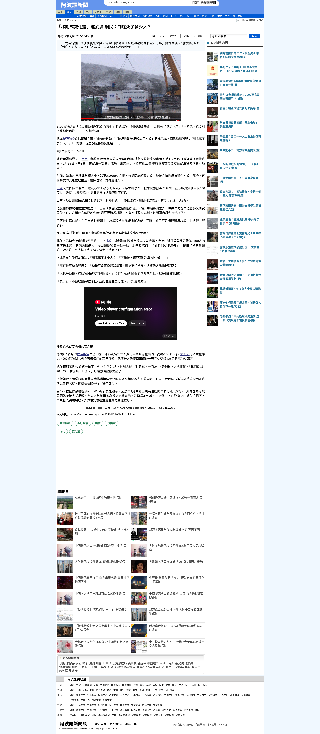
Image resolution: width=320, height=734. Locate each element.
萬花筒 (156, 710)
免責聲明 (200, 724)
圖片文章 (107, 700)
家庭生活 (102, 695)
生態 (212, 15)
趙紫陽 (63, 670)
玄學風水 (135, 695)
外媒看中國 (88, 690)
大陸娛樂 (80, 705)
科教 (173, 15)
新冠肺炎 (69, 139)
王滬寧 (95, 667)
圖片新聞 (202, 685)
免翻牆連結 (208, 2)
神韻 (85, 663)
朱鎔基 (70, 663)
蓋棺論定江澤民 (89, 715)
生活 (88, 12)
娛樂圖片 (157, 705)
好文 (135, 690)
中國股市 (84, 667)
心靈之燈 (113, 695)
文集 (116, 690)
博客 (127, 12)
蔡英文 (196, 667)
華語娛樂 (91, 705)
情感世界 (91, 710)
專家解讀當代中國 (107, 715)
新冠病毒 (83, 423)
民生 (188, 15)
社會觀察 (102, 710)
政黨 (122, 690)
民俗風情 (188, 710)
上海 (60, 188)
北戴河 (150, 667)
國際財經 (148, 15)
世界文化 (223, 695)
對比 (148, 690)
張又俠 (179, 663)
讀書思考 (234, 695)
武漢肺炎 (65, 423)
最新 (82, 15)
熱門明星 (102, 705)
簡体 (196, 2)
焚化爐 (76, 431)
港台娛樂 (113, 705)
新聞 (69, 12)
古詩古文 (201, 695)
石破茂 (112, 667)
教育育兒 (157, 695)
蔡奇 (188, 667)
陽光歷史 (136, 715)
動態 (109, 690)
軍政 (92, 15)
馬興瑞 (107, 663)
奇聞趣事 (146, 710)
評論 (78, 12)
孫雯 (120, 667)
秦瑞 (100, 408)
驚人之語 (100, 690)
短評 (128, 690)
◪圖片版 (251, 20)
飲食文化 (80, 710)
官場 (181, 15)
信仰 (227, 15)
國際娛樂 (124, 705)
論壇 (118, 12)
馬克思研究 (124, 715)
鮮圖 (197, 710)
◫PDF (259, 20)
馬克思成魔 (119, 663)
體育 (204, 15)
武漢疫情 (83, 354)
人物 (158, 15)
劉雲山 (170, 667)
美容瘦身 (190, 695)
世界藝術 (74, 700)
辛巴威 (160, 667)
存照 (154, 690)
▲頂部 (224, 724)
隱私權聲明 (212, 724)
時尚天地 (135, 710)
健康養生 (80, 695)
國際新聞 (135, 15)
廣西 (79, 663)
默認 (200, 36)
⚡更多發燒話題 (69, 658)
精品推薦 (146, 705)
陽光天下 (158, 715)
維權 (196, 15)
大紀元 (185, 354)
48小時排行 (219, 43)
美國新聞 (102, 15)
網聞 (165, 15)
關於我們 (177, 724)
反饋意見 (189, 724)
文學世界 (85, 700)
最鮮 (72, 710)
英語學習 (245, 695)
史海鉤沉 (91, 695)
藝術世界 (179, 695)
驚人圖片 (74, 715)
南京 (85, 159)
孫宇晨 (132, 663)
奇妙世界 (166, 710)
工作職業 (146, 695)
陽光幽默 (147, 715)
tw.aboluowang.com (121, 2)
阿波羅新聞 (74, 5)
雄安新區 (130, 667)
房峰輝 (179, 667)
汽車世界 (113, 710)
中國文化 (168, 695)
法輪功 (189, 663)
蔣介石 (141, 667)
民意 (161, 690)
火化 (62, 431)
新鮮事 (98, 12)
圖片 (238, 15)
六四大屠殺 (167, 663)
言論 (78, 690)
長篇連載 (96, 700)
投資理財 (212, 695)
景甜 (92, 663)
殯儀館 (112, 423)
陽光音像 (180, 715)
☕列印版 (240, 20)
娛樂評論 (135, 705)
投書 (142, 690)
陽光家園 (169, 715)
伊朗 (62, 663)
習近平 (142, 663)
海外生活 (124, 695)
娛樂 (108, 12)
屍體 (98, 423)
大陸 (112, 15)
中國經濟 (123, 15)
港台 (220, 15)
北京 (109, 241)
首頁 (60, 12)
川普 (99, 663)
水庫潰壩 (65, 667)
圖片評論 (170, 690)
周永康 (73, 670)
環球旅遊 (177, 710)
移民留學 (124, 710)
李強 (104, 667)
